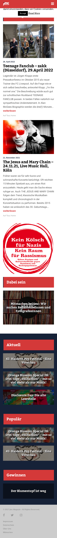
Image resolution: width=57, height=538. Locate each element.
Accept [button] (23, 13)
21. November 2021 (11, 158)
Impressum (8, 521)
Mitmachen (8, 532)
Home (13, 115)
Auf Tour (6, 115)
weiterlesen (9, 110)
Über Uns (7, 529)
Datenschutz (8, 525)
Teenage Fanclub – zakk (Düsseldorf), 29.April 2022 (28, 68)
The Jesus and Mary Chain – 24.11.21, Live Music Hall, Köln (28, 166)
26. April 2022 (9, 62)
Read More (34, 13)
